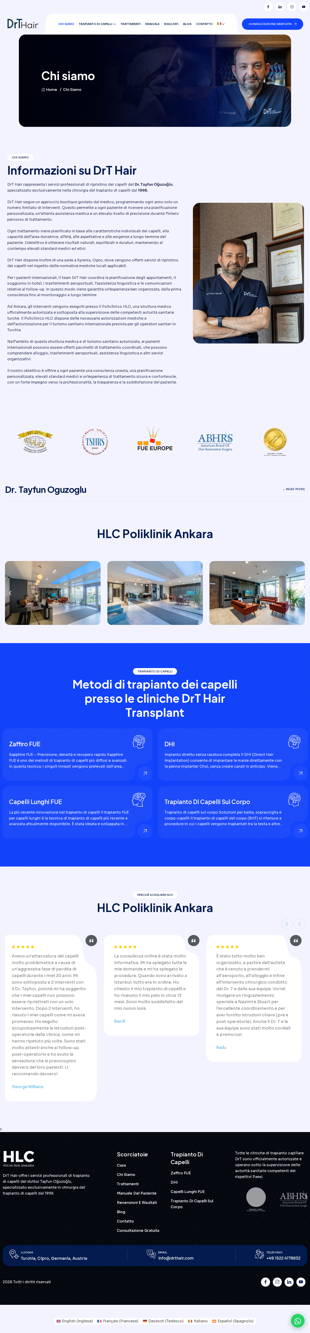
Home (51, 89)
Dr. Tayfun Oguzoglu (45, 489)
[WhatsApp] (298, 1321)
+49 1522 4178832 (283, 1258)
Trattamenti (131, 24)
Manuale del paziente (137, 1193)
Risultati (171, 24)
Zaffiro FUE (24, 744)
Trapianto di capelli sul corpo (207, 801)
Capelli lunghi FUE (35, 801)
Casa (121, 1165)
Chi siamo (66, 24)
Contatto (204, 24)
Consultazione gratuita (138, 1230)
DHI (170, 744)
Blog (187, 24)
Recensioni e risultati (137, 1202)
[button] (10, 593)
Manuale (152, 24)
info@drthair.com (176, 1258)
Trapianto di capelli (95, 24)
